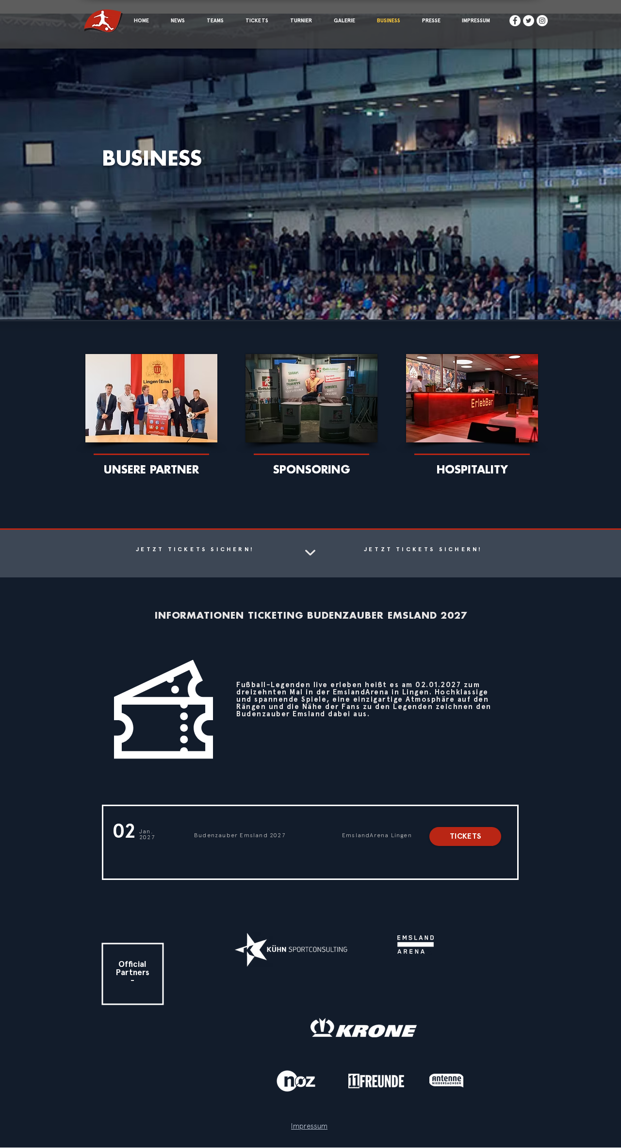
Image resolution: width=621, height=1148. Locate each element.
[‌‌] (151, 416)
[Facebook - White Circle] (515, 20)
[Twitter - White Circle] (528, 20)
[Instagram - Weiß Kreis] (542, 20)
